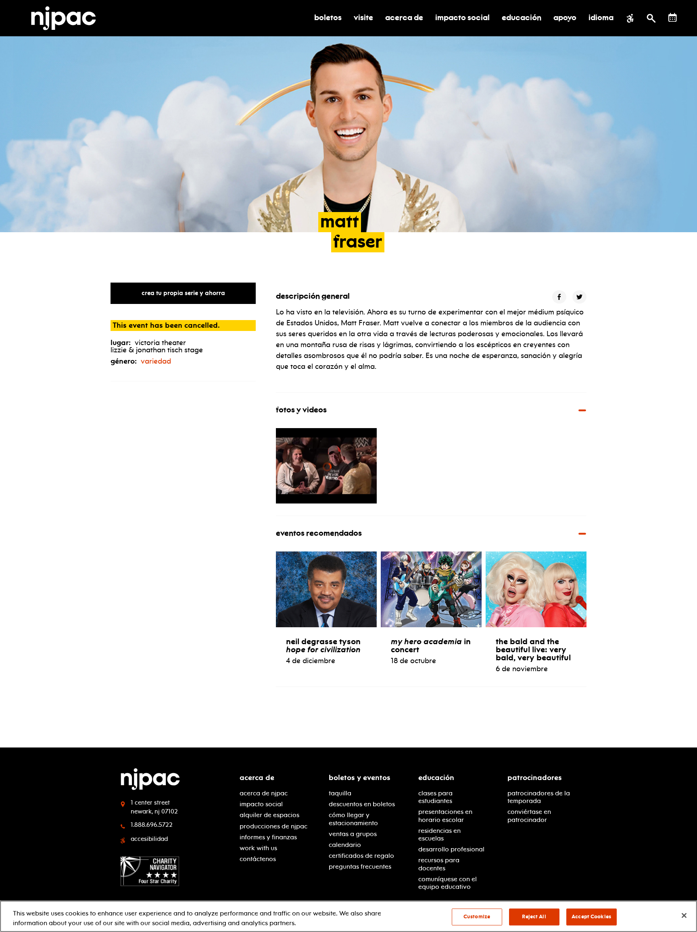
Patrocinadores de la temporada (538, 797)
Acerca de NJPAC (264, 793)
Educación (436, 777)
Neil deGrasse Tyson (323, 645)
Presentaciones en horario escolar (445, 815)
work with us (258, 848)
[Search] (651, 18)
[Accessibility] (630, 18)
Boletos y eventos (359, 777)
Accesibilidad (149, 839)
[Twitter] (579, 297)
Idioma (601, 18)
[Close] (684, 915)
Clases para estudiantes (435, 797)
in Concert (431, 645)
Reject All (534, 916)
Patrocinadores (534, 777)
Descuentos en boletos (362, 804)
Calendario (345, 845)
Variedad (156, 361)
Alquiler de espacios (269, 815)
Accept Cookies (591, 916)
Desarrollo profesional (451, 849)
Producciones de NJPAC (273, 826)
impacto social (261, 804)
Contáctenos (258, 859)
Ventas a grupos (353, 834)
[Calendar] (672, 17)
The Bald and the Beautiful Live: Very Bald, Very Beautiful (533, 649)
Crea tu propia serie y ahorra (183, 293)
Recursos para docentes (438, 864)
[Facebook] (559, 297)
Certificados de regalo (361, 855)
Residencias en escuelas (439, 834)
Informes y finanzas (268, 837)
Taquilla (340, 793)
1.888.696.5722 (152, 824)
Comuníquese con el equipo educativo (447, 882)
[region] (348, 916)
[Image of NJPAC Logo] (66, 18)
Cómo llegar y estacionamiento (353, 818)
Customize (476, 916)
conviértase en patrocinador (529, 815)
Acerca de (257, 777)
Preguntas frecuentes (360, 866)
